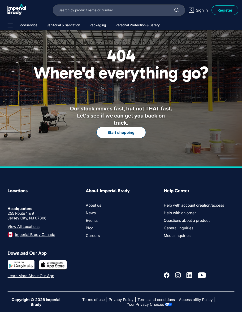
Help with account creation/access (194, 205)
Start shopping (121, 132)
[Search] (176, 10)
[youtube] (202, 275)
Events (92, 220)
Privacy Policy (121, 299)
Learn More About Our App (31, 275)
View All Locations (23, 226)
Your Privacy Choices (145, 304)
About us (93, 205)
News (91, 212)
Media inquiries (177, 235)
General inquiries (178, 228)
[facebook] (166, 275)
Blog (90, 228)
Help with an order (180, 212)
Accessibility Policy (196, 299)
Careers (93, 235)
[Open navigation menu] (10, 25)
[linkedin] (189, 275)
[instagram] (178, 275)
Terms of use (93, 299)
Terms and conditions (156, 299)
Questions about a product (187, 220)
